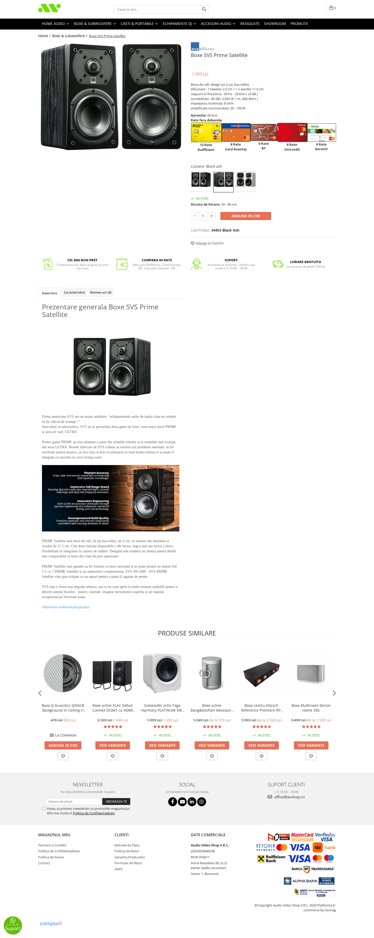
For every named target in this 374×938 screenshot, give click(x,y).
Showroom (275, 23)
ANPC (118, 869)
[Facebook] (172, 801)
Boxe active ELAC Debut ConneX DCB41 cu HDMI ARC (112, 708)
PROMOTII (299, 23)
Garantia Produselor (129, 857)
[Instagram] (201, 801)
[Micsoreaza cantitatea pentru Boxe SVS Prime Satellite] (194, 216)
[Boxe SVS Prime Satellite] (110, 96)
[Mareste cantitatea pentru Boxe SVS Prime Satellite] (211, 216)
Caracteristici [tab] (74, 292)
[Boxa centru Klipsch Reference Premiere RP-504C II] (261, 673)
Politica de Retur (126, 851)
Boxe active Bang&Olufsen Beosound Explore (212, 708)
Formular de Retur (128, 863)
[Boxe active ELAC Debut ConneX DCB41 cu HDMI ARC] (112, 673)
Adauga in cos (246, 215)
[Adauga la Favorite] (63, 756)
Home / (44, 35)
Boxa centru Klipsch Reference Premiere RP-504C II (261, 708)
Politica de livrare (51, 857)
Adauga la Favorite (209, 243)
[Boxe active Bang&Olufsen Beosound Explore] (212, 673)
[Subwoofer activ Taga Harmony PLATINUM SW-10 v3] (162, 673)
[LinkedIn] (192, 801)
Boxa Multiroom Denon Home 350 (311, 708)
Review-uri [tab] (100, 292)
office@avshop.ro (289, 796)
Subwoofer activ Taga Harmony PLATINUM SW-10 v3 (162, 708)
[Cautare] (204, 9)
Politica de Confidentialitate (94, 813)
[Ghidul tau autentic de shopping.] (50, 924)
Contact (44, 863)
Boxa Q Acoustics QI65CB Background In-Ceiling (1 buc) (63, 708)
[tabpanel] (110, 96)
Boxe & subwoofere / (70, 35)
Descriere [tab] (49, 293)
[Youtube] (182, 801)
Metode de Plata (126, 845)
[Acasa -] (63, 9)
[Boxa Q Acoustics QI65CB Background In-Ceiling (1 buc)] (63, 673)
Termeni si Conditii (52, 845)
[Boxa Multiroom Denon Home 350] (311, 673)
